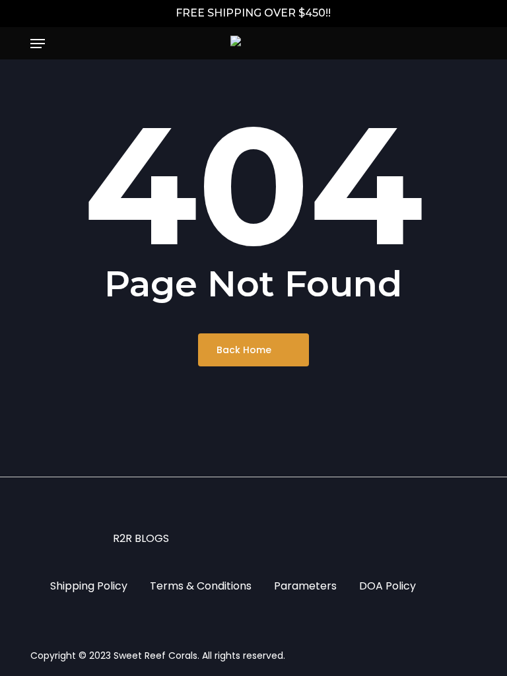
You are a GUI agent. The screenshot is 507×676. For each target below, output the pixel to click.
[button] (37, 43)
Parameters (305, 585)
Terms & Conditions (201, 585)
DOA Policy (387, 585)
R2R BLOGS (141, 538)
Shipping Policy (88, 585)
